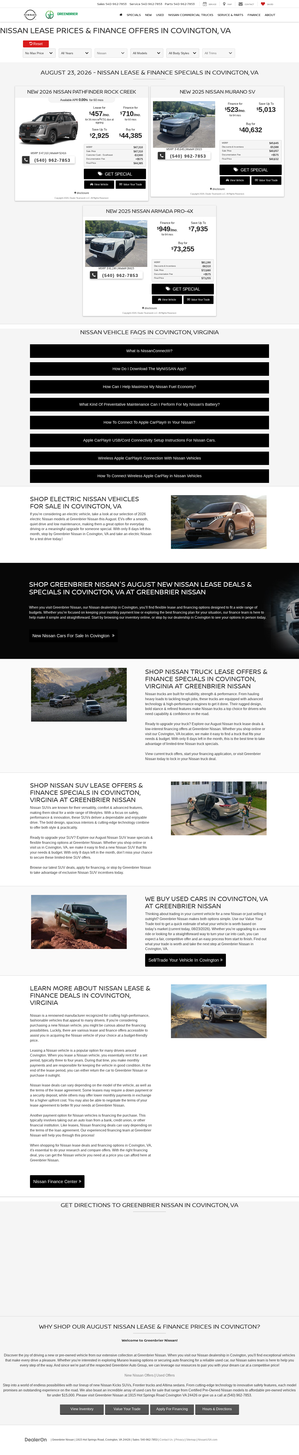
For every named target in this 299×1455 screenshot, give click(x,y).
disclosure (82, 193)
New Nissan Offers (139, 1375)
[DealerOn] (36, 1439)
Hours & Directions (217, 1409)
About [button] (270, 15)
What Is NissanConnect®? (149, 351)
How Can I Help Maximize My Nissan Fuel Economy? (149, 387)
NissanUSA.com (207, 1439)
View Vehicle (100, 184)
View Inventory (81, 1409)
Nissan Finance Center (56, 1181)
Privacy (179, 1439)
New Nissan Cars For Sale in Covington (72, 635)
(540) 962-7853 (51, 160)
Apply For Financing (172, 1409)
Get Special (117, 174)
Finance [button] (254, 15)
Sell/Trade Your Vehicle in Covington (184, 960)
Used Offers (165, 1375)
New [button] (148, 15)
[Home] (121, 15)
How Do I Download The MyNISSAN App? (149, 369)
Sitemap (191, 1439)
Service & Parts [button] (230, 15)
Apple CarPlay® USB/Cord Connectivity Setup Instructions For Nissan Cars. (149, 440)
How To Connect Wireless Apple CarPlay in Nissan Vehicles (149, 476)
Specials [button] (134, 15)
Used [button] (160, 15)
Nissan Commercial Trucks (190, 15)
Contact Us (166, 1439)
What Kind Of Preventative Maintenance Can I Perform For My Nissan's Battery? (149, 404)
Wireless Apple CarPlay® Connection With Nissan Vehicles (149, 458)
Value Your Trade (132, 184)
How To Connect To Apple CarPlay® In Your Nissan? (149, 422)
